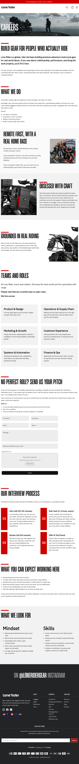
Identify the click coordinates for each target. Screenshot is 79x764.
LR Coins (51, 709)
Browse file (30, 463)
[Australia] (8, 714)
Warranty (51, 704)
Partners (66, 707)
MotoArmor (36, 704)
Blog (65, 704)
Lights (35, 702)
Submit (30, 473)
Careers (66, 702)
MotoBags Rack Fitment (53, 713)
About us (66, 699)
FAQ (50, 707)
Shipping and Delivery (55, 702)
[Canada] (12, 714)
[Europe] (16, 714)
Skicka (74, 740)
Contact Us (52, 699)
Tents (35, 707)
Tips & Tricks (52, 716)
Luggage (35, 699)
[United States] (3, 714)
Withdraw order (53, 719)
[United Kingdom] (20, 714)
